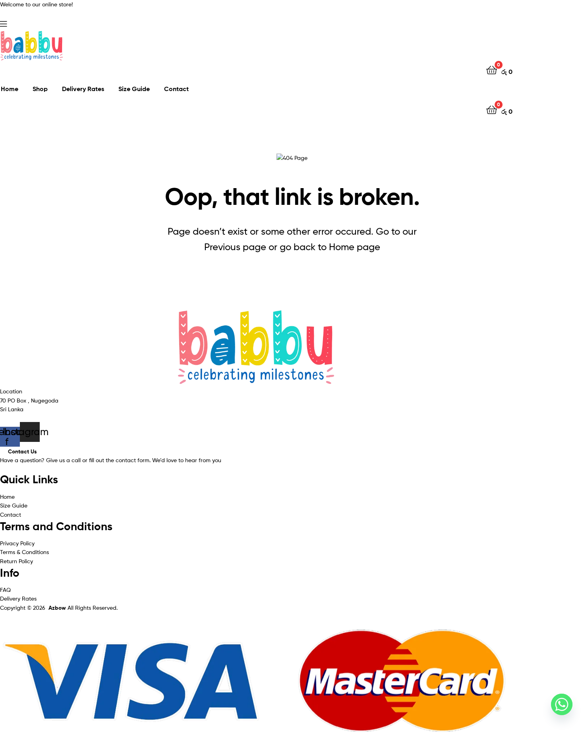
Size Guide (134, 89)
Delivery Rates (83, 89)
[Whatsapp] (561, 704)
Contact (176, 89)
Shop (40, 89)
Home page (354, 247)
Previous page (235, 247)
